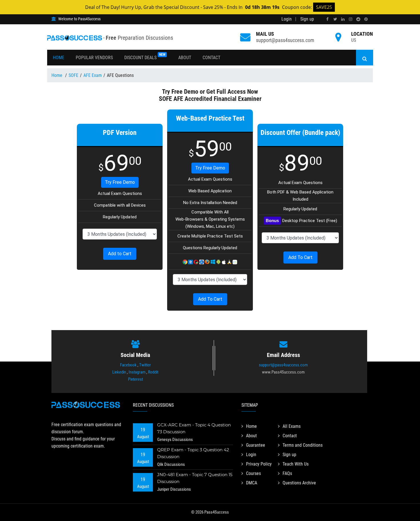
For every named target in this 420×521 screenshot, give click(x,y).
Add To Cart (210, 299)
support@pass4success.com (285, 40)
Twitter (145, 365)
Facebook (128, 365)
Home (58, 57)
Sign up (307, 19)
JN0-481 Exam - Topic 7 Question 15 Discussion (194, 478)
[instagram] (350, 19)
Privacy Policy (259, 464)
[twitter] (335, 19)
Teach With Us (296, 464)
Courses (253, 473)
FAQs (287, 473)
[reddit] (358, 19)
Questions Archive (299, 483)
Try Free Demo (120, 182)
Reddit (153, 372)
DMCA (251, 483)
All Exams (292, 426)
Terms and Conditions (303, 445)
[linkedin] (342, 19)
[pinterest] (366, 19)
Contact (211, 57)
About (184, 57)
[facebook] (327, 19)
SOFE (73, 75)
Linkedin (119, 372)
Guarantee (255, 445)
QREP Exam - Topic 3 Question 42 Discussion (193, 453)
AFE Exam (92, 75)
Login (286, 19)
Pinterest (135, 379)
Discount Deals (144, 56)
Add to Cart (119, 253)
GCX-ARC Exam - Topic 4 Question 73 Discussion (194, 428)
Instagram (137, 372)
